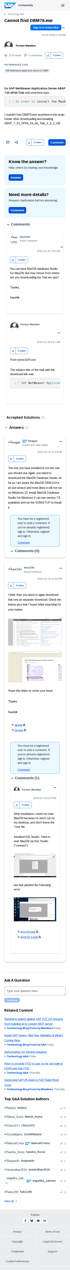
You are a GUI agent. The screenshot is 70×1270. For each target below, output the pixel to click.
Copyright (17, 1241)
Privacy (17, 1231)
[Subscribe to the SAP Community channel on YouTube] (38, 1220)
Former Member (26, 45)
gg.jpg (18, 725)
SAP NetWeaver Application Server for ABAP (27, 70)
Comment (57, 142)
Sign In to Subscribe (46, 27)
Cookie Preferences (17, 1261)
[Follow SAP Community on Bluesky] (31, 1220)
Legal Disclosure (52, 1241)
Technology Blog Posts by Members (30, 1028)
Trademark (17, 1251)
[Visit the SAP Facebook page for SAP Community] (25, 1220)
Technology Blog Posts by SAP (26, 1044)
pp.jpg (19, 730)
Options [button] (63, 27)
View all (9, 1201)
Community (25, 5)
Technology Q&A (16, 14)
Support (52, 1251)
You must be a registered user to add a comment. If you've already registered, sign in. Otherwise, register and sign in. (34, 527)
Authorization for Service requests (25, 1051)
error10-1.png (29, 937)
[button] (48, 55)
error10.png (27, 931)
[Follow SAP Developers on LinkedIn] (44, 1220)
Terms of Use (52, 1231)
